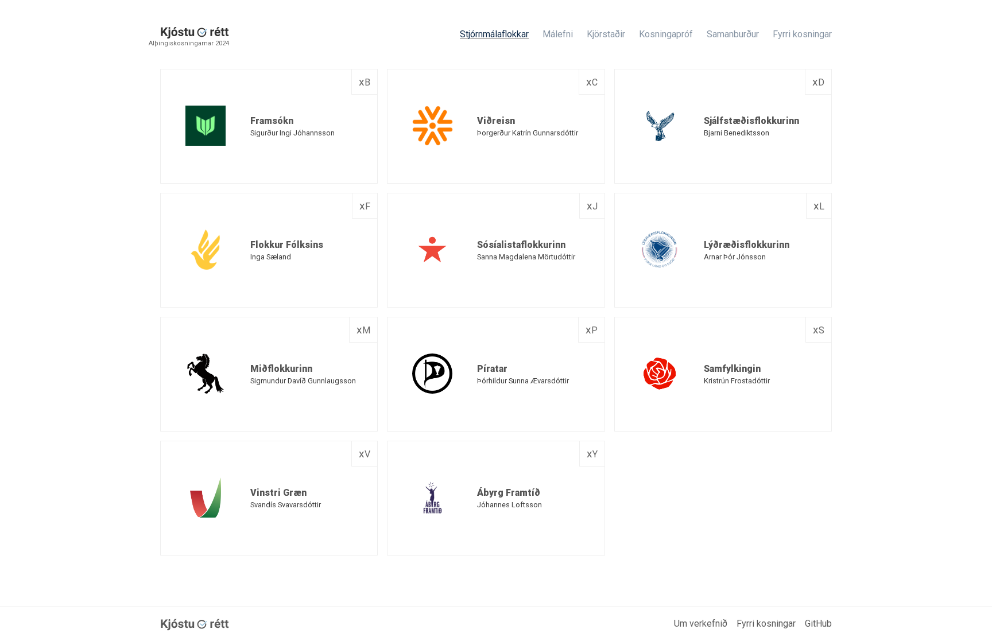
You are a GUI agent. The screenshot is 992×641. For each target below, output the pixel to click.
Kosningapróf (666, 34)
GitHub (818, 623)
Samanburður (733, 34)
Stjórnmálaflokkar (494, 34)
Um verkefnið (700, 623)
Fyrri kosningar (802, 34)
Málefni (557, 34)
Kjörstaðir (606, 34)
